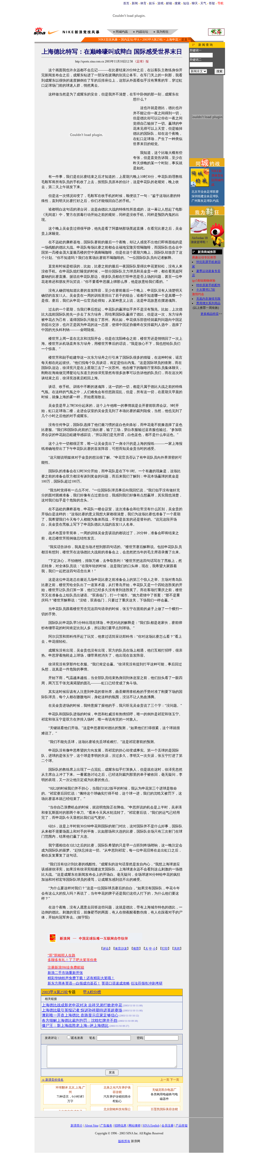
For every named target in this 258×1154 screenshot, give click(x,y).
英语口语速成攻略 (116, 983)
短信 (186, 3)
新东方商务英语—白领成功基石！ (74, 983)
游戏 (160, 3)
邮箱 (169, 3)
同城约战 (122, 31)
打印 (165, 948)
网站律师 (134, 1125)
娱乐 (152, 3)
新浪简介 (77, 1125)
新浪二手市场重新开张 (65, 973)
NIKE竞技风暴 (108, 39)
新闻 (135, 3)
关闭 (177, 948)
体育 (143, 3)
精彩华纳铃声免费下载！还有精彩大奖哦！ (81, 978)
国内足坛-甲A (130, 39)
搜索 (178, 3)
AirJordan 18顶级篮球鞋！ (199, 240)
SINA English (151, 1125)
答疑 (212, 3)
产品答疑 (182, 1125)
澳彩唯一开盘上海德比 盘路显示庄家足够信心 (80, 1015)
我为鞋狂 (162, 31)
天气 (203, 3)
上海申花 (172, 39)
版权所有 (124, 1141)
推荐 (136, 948)
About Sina (91, 1125)
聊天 (195, 3)
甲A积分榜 (92, 992)
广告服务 (106, 1125)
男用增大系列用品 (208, 303)
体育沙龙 (121, 948)
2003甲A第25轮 (152, 39)
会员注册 (168, 1125)
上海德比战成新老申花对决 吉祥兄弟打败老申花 (82, 1005)
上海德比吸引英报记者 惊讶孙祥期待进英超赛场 (82, 1010)
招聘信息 (120, 1125)
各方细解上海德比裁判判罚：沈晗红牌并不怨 (79, 1021)
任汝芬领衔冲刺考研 (147, 983)
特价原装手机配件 (208, 285)
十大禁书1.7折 (205, 289)
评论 (106, 948)
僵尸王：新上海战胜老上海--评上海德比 (75, 1026)
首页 (126, 3)
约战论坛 (142, 31)
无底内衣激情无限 (208, 298)
